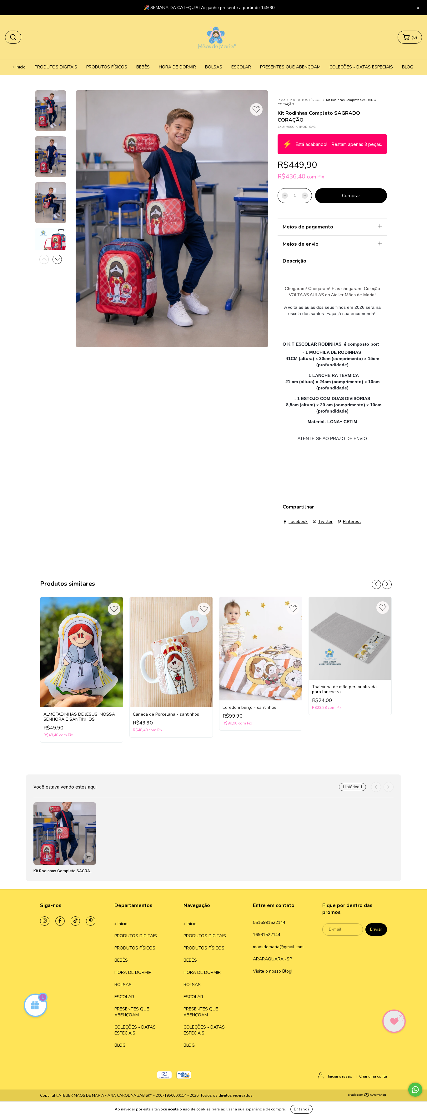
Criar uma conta (373, 1076)
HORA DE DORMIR (177, 67)
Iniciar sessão (340, 1076)
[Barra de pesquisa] (13, 37)
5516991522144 (269, 922)
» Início (19, 67)
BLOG (407, 67)
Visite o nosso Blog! (272, 971)
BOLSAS (213, 67)
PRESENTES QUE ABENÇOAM (290, 67)
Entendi (301, 1109)
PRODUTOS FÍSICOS (106, 67)
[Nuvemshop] (367, 1095)
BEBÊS (143, 67)
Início (281, 100)
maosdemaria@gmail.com (278, 947)
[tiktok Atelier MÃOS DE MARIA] (75, 921)
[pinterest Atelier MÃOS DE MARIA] (90, 921)
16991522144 (266, 935)
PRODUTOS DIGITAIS (56, 67)
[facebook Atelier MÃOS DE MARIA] (60, 921)
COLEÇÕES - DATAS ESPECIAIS (361, 67)
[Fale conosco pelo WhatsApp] (415, 1090)
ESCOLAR (241, 67)
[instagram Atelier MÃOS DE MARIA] (44, 921)
